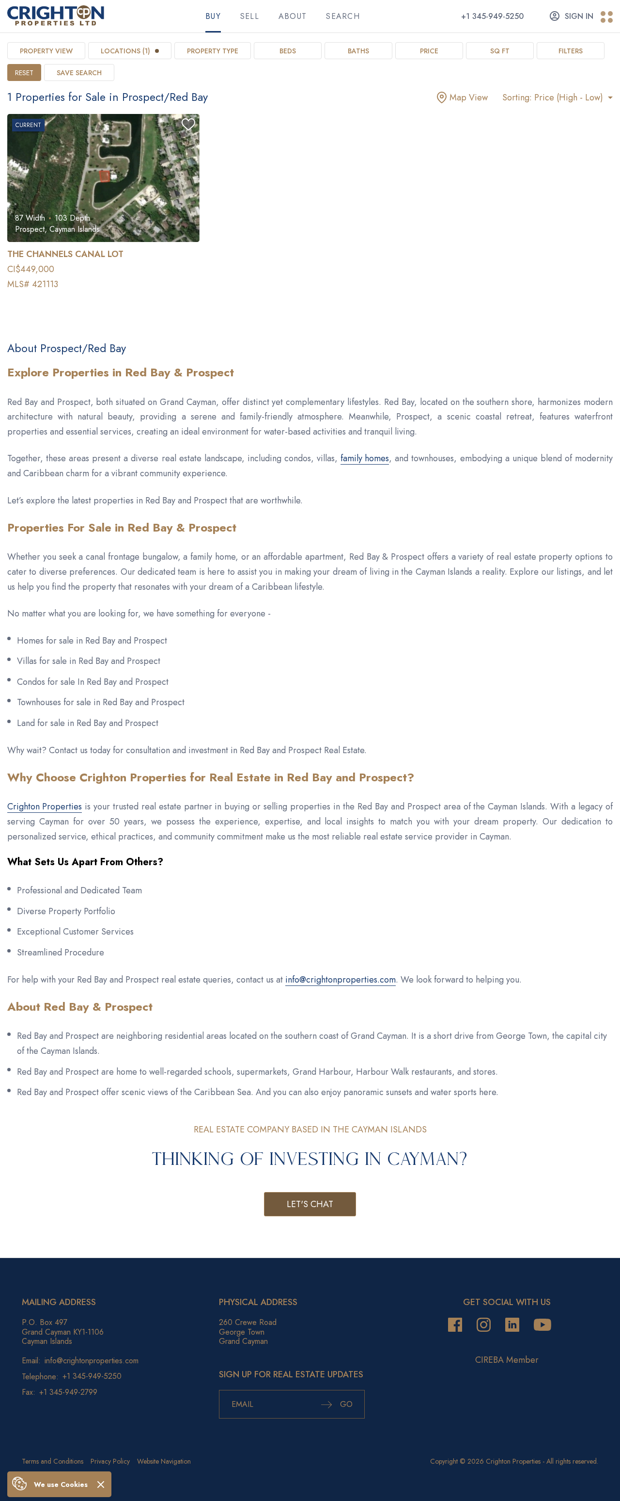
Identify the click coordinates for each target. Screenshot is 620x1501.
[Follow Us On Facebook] (455, 1325)
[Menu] (607, 17)
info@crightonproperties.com (340, 979)
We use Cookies (61, 1484)
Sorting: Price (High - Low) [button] (553, 97)
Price (429, 51)
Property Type (212, 51)
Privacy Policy (110, 1461)
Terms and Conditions (52, 1461)
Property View (46, 51)
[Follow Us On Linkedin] (512, 1325)
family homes (365, 458)
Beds (287, 51)
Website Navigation (164, 1461)
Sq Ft (500, 51)
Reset (24, 73)
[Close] (101, 1484)
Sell (249, 16)
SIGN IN (579, 16)
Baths (358, 51)
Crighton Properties (44, 806)
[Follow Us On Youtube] (542, 1325)
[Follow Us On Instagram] (484, 1325)
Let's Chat (310, 1204)
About (293, 16)
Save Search (79, 73)
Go (345, 1404)
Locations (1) (125, 51)
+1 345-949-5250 (492, 16)
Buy (213, 16)
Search (343, 16)
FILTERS (570, 51)
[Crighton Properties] (55, 22)
